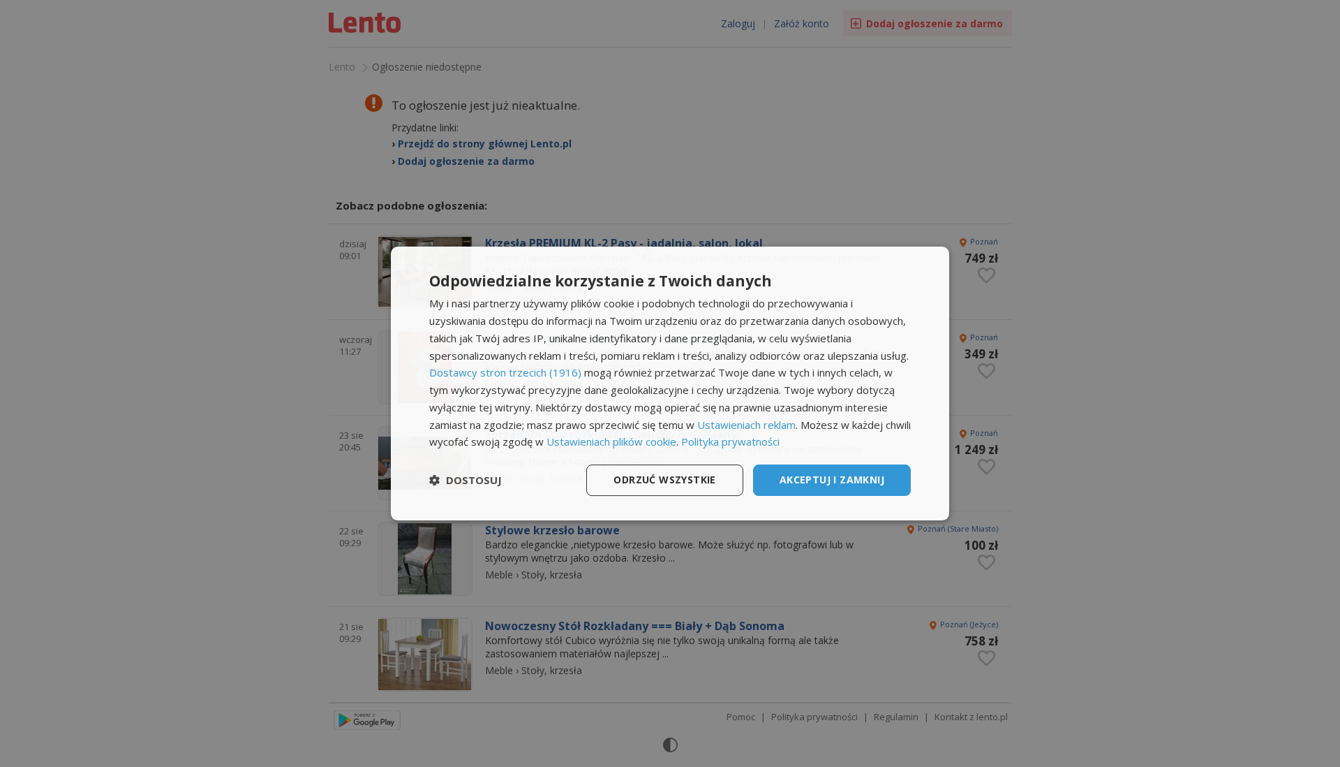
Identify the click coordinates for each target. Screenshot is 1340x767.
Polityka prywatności (730, 441)
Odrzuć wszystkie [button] (664, 479)
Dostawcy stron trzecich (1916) (505, 372)
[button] (465, 480)
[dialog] (670, 383)
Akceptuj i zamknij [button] (832, 479)
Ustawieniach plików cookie (611, 441)
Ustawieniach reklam (746, 425)
